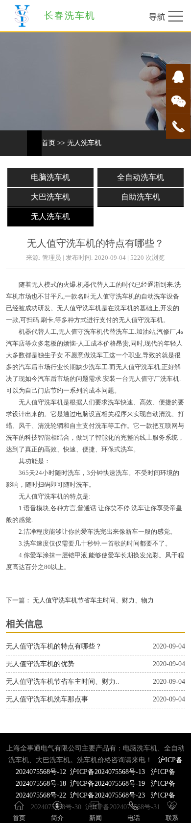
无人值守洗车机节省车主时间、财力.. (62, 681)
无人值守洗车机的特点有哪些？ (54, 646)
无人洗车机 (84, 143)
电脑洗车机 (50, 177)
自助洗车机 (140, 197)
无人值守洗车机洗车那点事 (47, 699)
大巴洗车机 (50, 197)
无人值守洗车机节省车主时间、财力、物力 (92, 600)
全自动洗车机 (140, 177)
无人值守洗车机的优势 (40, 664)
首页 (48, 143)
